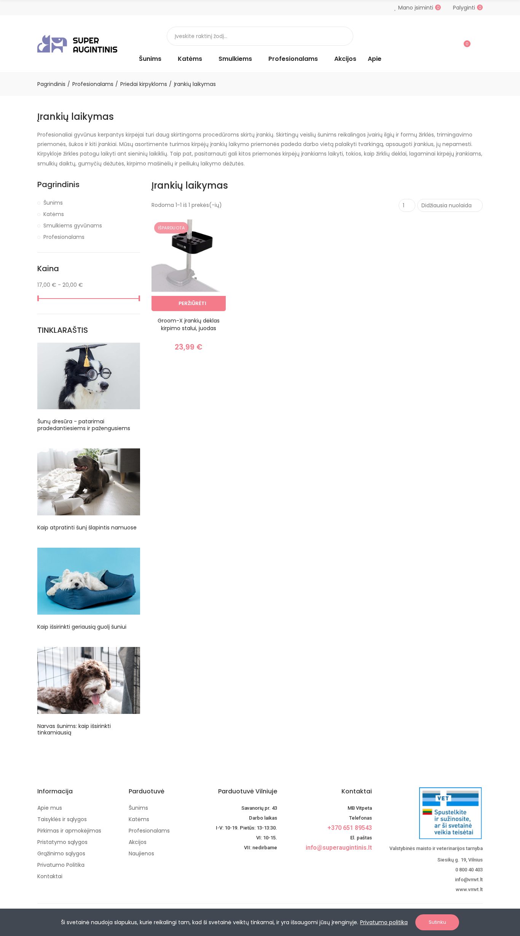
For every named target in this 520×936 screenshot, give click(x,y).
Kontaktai (356, 791)
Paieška (341, 36)
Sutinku (437, 922)
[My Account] (479, 43)
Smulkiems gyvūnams (72, 225)
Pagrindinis (58, 184)
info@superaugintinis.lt (339, 847)
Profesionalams (64, 237)
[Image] (77, 43)
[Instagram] (367, 861)
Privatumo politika (384, 922)
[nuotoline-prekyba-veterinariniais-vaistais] (433, 813)
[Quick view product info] (206, 263)
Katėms (53, 214)
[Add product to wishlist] (206, 248)
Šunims (53, 203)
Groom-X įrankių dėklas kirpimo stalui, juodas (189, 324)
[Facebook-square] (354, 861)
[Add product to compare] (206, 232)
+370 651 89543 (349, 827)
